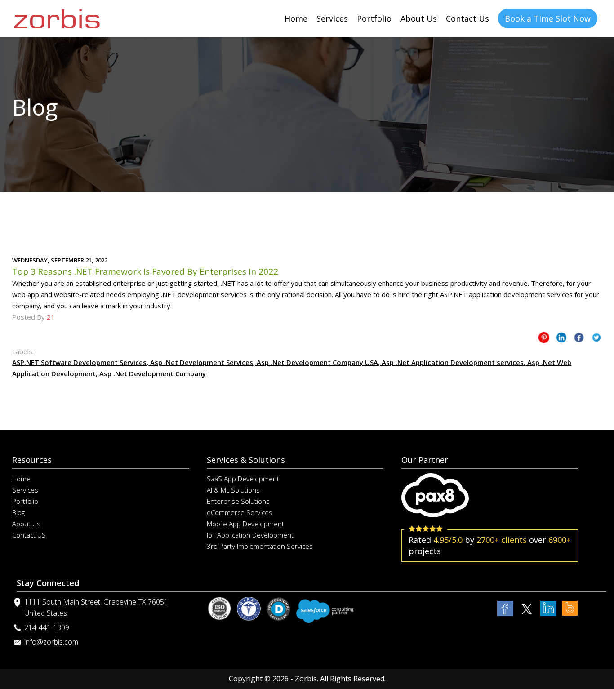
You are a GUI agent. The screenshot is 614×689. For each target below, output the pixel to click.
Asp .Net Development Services (200, 362)
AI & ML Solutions (233, 489)
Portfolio (374, 18)
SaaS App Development (243, 478)
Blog (18, 512)
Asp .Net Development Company (152, 373)
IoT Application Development (250, 534)
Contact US (29, 534)
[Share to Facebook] (579, 339)
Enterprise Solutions (238, 501)
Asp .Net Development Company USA (316, 362)
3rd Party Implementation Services (260, 546)
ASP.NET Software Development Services (79, 362)
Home (296, 18)
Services (332, 18)
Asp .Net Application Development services (452, 362)
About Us (418, 18)
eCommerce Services (239, 512)
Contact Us (467, 18)
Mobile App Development (245, 523)
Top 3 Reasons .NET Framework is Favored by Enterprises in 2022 (145, 271)
